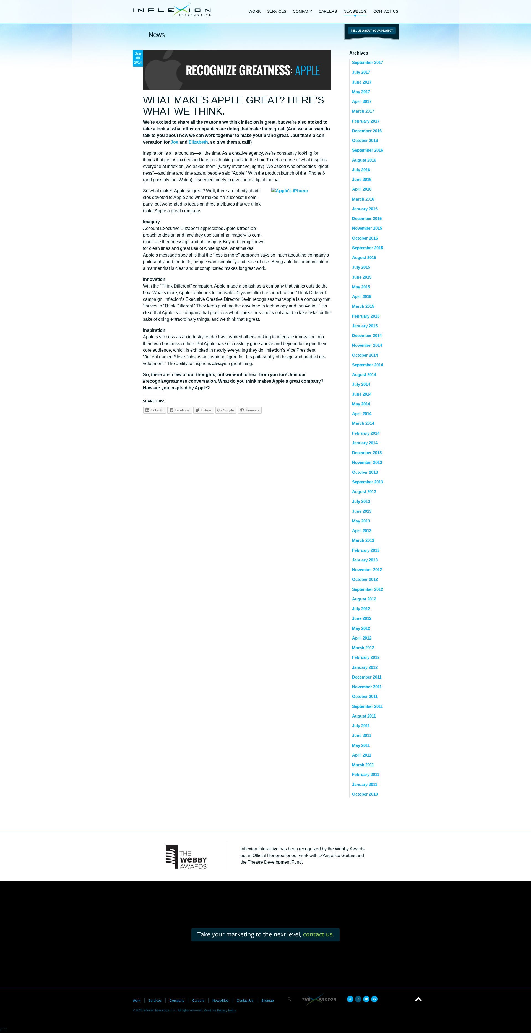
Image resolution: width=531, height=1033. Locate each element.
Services (276, 11)
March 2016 (363, 199)
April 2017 (361, 101)
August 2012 (364, 599)
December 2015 (367, 218)
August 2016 (364, 160)
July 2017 (361, 72)
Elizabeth (198, 142)
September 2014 (367, 365)
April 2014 (361, 413)
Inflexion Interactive (172, 9)
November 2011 (367, 686)
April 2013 (361, 530)
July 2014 (361, 384)
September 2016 (367, 150)
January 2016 (365, 208)
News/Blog (355, 11)
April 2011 (361, 755)
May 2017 (361, 91)
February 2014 (365, 433)
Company (302, 11)
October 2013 (365, 472)
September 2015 (367, 247)
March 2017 (363, 111)
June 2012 (361, 618)
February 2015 (365, 316)
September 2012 (367, 589)
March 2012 (363, 647)
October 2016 (365, 140)
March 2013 (363, 540)
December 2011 (366, 677)
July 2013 (361, 501)
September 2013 (367, 482)
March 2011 (363, 764)
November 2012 (367, 569)
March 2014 (363, 423)
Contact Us (385, 11)
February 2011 (365, 774)
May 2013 (361, 521)
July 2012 (361, 608)
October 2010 (365, 794)
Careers (328, 11)
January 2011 (364, 784)
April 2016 (361, 189)
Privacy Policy (226, 1010)
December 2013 (367, 452)
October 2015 (365, 238)
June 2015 (361, 277)
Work (255, 11)
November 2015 (367, 228)
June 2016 (361, 179)
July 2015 (361, 267)
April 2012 (361, 638)
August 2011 (364, 716)
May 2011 (361, 745)
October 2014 (365, 355)
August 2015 (364, 257)
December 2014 (367, 335)
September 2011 (367, 706)
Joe (174, 142)
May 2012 (361, 628)
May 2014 (361, 404)
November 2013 (367, 462)
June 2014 (361, 394)
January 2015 (365, 325)
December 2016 (367, 130)
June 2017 (361, 82)
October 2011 (365, 696)
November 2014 (367, 345)
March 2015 (363, 306)
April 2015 (361, 296)
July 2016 (361, 169)
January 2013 (365, 560)
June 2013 (361, 511)
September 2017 (367, 62)
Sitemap (267, 1001)
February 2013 (365, 550)
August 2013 (364, 491)
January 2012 (365, 667)
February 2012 (365, 657)
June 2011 (361, 735)
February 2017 (365, 121)
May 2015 (361, 286)
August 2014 (364, 374)
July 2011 (361, 725)
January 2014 (365, 443)
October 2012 (365, 579)
